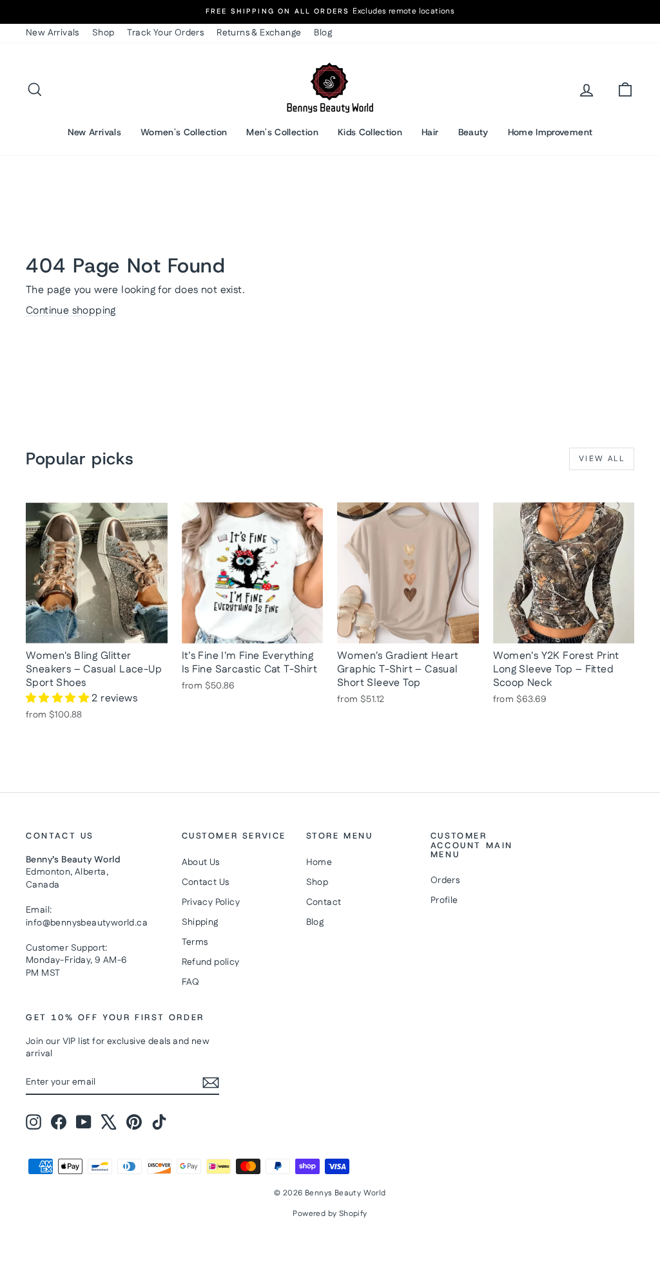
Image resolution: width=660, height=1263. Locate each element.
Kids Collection (370, 132)
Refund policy (211, 962)
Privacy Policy (211, 902)
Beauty (473, 132)
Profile (444, 900)
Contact (324, 902)
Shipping (200, 922)
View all (602, 458)
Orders (445, 880)
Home (319, 862)
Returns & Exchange (259, 32)
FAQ (191, 982)
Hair (430, 132)
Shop (103, 32)
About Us (201, 862)
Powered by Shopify (330, 1213)
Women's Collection (184, 132)
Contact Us (205, 882)
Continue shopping (71, 310)
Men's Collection (282, 132)
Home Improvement (550, 132)
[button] (59, 698)
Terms (195, 942)
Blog (323, 32)
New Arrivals (52, 32)
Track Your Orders (165, 32)
